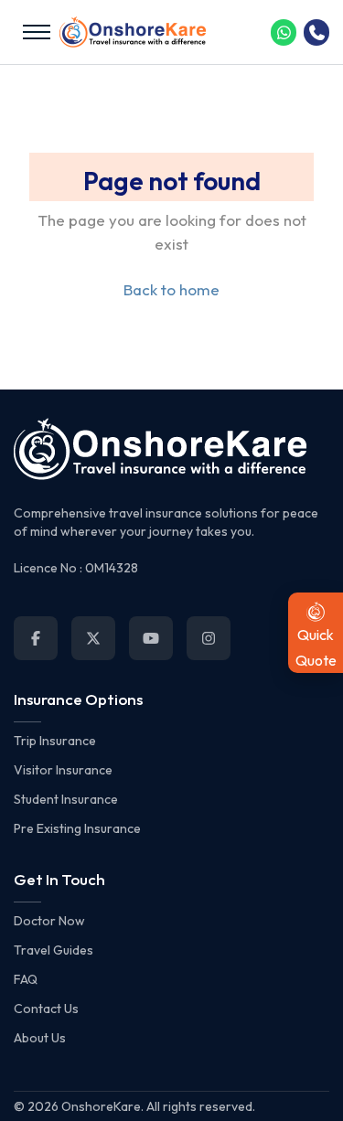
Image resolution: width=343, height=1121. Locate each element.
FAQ (26, 979)
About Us (40, 1038)
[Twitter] (93, 638)
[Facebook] (36, 638)
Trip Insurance (55, 740)
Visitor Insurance (63, 770)
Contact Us (46, 1008)
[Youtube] (151, 638)
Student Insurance (66, 799)
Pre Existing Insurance (77, 828)
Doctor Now (49, 921)
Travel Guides (53, 950)
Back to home (171, 289)
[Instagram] (208, 638)
